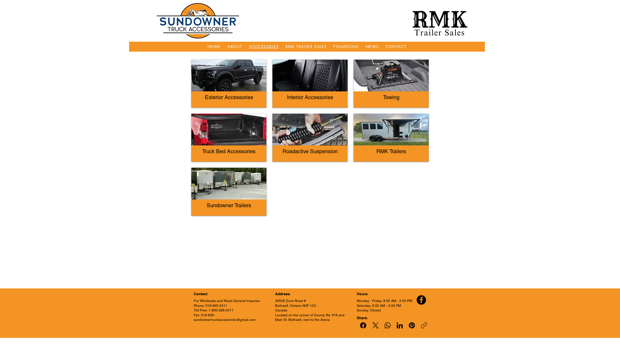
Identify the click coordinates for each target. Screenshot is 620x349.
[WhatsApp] (388, 325)
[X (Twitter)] (375, 325)
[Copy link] (424, 325)
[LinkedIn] (400, 325)
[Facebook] (421, 300)
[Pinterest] (412, 325)
